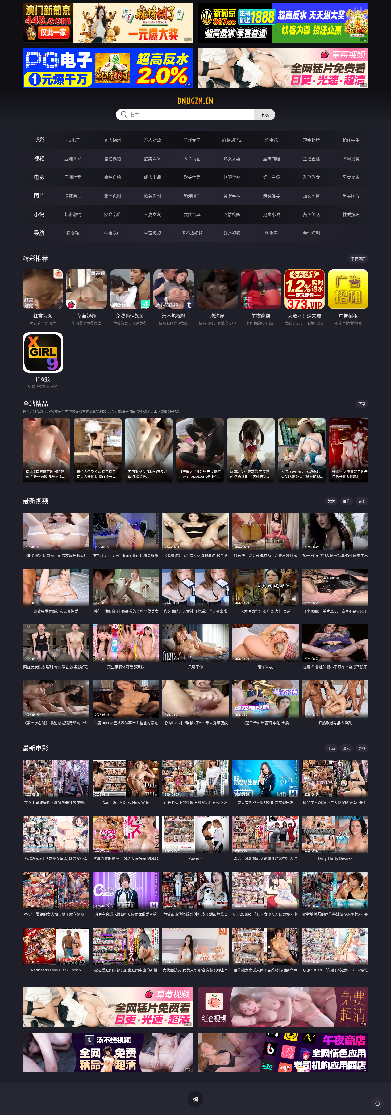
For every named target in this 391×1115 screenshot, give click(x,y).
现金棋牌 (311, 140)
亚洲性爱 (72, 177)
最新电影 (35, 748)
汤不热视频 (192, 233)
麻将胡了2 (232, 140)
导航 (39, 233)
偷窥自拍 (72, 196)
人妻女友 (152, 214)
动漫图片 (192, 196)
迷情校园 (231, 214)
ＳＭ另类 (351, 159)
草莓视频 (152, 233)
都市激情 (72, 214)
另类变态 (351, 177)
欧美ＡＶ (152, 159)
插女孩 (72, 233)
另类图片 (351, 196)
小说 (39, 214)
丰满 (331, 748)
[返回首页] (377, 1103)
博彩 (39, 140)
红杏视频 (231, 233)
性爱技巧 (351, 214)
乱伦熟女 (311, 177)
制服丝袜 (231, 177)
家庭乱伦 (112, 214)
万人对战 (152, 140)
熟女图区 (311, 196)
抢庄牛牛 (351, 140)
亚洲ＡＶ (72, 159)
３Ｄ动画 (192, 159)
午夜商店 (112, 233)
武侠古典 (192, 214)
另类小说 (271, 214)
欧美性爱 (192, 177)
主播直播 (311, 159)
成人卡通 (152, 177)
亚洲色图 (112, 196)
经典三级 (271, 177)
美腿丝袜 (231, 196)
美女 (331, 501)
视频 (39, 158)
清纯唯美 (271, 196)
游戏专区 (192, 140)
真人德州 (112, 140)
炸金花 (271, 140)
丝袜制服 (271, 159)
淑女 (346, 748)
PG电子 (73, 140)
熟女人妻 (231, 159)
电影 (39, 177)
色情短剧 (311, 233)
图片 (39, 195)
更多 (362, 501)
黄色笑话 (311, 214)
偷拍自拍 (112, 177)
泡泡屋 (271, 233)
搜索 (264, 115)
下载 (362, 403)
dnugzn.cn (195, 101)
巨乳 (346, 501)
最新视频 (35, 500)
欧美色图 (152, 196)
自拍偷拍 (112, 159)
